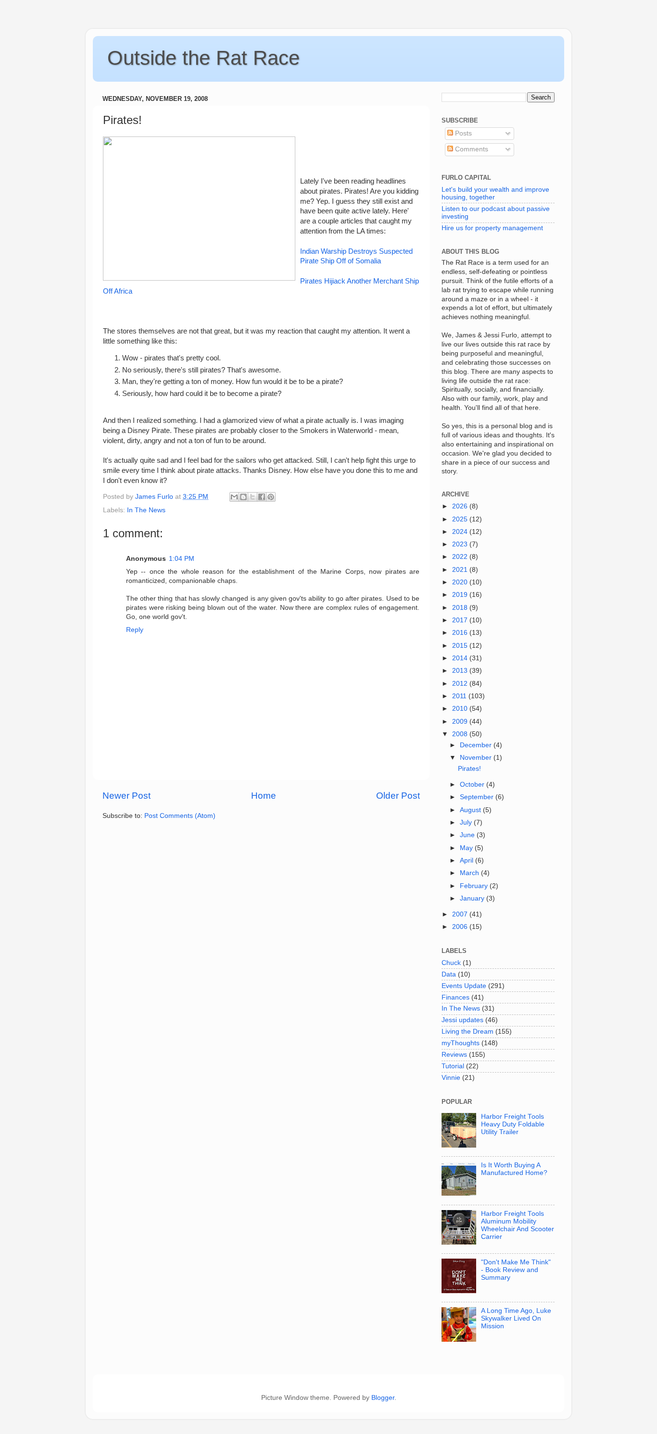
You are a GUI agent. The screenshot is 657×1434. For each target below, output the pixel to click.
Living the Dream (467, 1031)
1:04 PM (181, 558)
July (467, 822)
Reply (134, 629)
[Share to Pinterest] (271, 497)
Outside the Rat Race (203, 58)
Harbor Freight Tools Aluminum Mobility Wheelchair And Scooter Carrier (517, 1225)
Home (263, 796)
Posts (462, 133)
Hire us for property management (492, 228)
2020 (460, 582)
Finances (455, 997)
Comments (470, 149)
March (470, 873)
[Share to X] (252, 497)
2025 (460, 519)
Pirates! (469, 768)
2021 (460, 569)
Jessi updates (462, 1020)
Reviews (454, 1054)
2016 (460, 632)
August (471, 810)
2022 (460, 556)
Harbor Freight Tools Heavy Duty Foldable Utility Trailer (512, 1124)
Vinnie (451, 1077)
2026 (460, 506)
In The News (146, 510)
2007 (460, 914)
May (467, 848)
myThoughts (461, 1043)
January (473, 898)
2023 (460, 544)
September (477, 797)
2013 (460, 670)
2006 (460, 926)
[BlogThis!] (243, 497)
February (475, 886)
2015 (460, 645)
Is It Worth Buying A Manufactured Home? (514, 1169)
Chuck (451, 962)
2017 (460, 620)
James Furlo (155, 496)
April (467, 860)
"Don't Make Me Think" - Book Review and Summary (516, 1270)
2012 (460, 683)
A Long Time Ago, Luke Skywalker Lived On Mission (516, 1318)
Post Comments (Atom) (179, 815)
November (476, 757)
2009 (460, 721)
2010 (460, 708)
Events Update (464, 985)
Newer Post (126, 796)
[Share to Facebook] (261, 497)
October (473, 784)
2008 (460, 734)
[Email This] (234, 497)
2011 (460, 696)
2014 (460, 658)
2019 (460, 594)
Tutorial (453, 1066)
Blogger (382, 1397)
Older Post (398, 796)
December (476, 745)
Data (449, 974)
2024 (460, 531)
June (468, 835)
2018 (460, 607)
